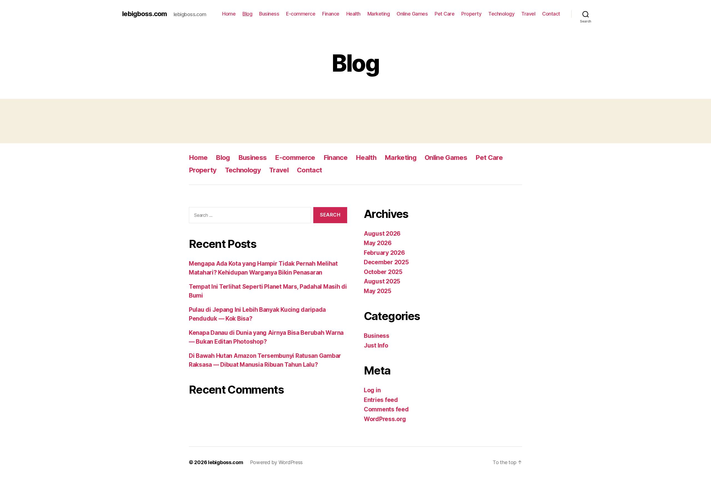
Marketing (378, 14)
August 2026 (382, 233)
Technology (501, 14)
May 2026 (378, 243)
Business (269, 14)
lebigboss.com (144, 14)
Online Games (412, 14)
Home (229, 14)
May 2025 (377, 291)
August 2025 (382, 281)
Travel (528, 14)
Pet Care (444, 14)
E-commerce (300, 14)
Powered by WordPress (276, 462)
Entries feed (381, 399)
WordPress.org (385, 419)
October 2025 (383, 271)
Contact (551, 14)
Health (353, 14)
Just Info (376, 345)
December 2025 (386, 262)
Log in (372, 390)
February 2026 (384, 252)
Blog (247, 14)
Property (471, 14)
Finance (330, 14)
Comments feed (386, 409)
